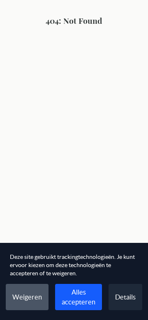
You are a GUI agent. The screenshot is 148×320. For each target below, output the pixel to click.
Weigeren (27, 297)
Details (125, 297)
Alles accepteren (78, 297)
